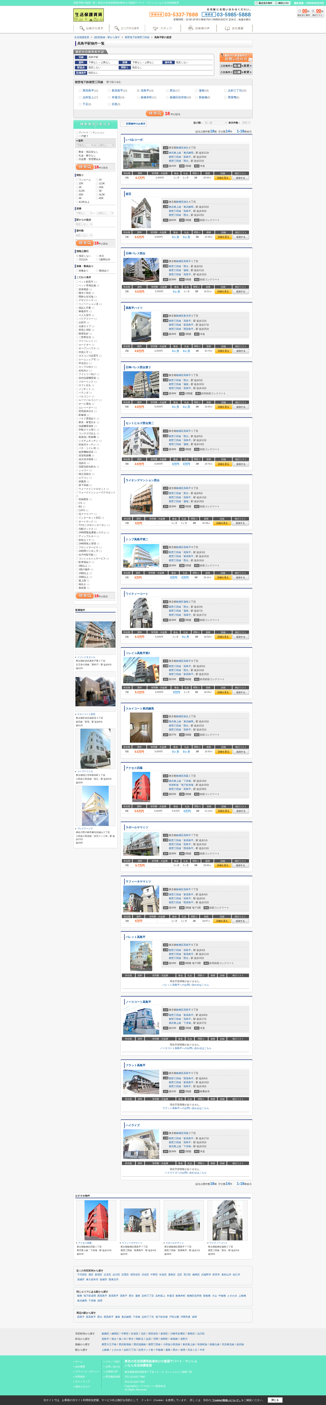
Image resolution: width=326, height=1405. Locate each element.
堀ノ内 (122, 1338)
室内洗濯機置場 (89, 378)
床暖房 (84, 481)
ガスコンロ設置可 (90, 355)
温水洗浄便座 (88, 459)
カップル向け (88, 366)
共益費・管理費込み (90, 159)
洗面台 (84, 463)
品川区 (116, 1274)
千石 (87, 104)
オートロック (88, 521)
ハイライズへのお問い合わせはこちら (186, 1172)
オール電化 (86, 403)
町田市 (216, 1274)
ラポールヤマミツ (137, 827)
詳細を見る (222, 178)
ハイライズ (133, 1125)
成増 (99, 1300)
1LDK (102, 183)
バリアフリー (88, 318)
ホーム (79, 1361)
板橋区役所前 (180, 97)
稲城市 (103, 1279)
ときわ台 (232, 1295)
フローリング (88, 381)
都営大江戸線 (109, 1344)
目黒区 (125, 1274)
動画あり (104, 270)
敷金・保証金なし (88, 151)
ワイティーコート (137, 593)
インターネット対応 (91, 517)
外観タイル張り (89, 429)
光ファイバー (88, 514)
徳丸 (186, 147)
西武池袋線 (140, 1344)
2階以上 (85, 565)
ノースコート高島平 (138, 1001)
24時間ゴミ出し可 (90, 551)
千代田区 (82, 1274)
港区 (90, 1274)
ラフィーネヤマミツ (138, 881)
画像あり (83, 270)
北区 (179, 1274)
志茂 (148, 1338)
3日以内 (83, 259)
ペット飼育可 (88, 281)
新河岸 (187, 315)
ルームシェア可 (89, 359)
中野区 (154, 1274)
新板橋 (204, 97)
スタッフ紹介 (112, 1361)
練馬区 (196, 1274)
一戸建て (83, 136)
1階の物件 (86, 569)
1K (100, 179)
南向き (84, 584)
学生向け (85, 363)
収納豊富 (85, 499)
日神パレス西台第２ (138, 367)
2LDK (82, 190)
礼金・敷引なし (87, 155)
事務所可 (85, 311)
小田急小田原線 (171, 1344)
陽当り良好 (86, 292)
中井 (202, 1349)
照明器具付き (88, 411)
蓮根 (204, 90)
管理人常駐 (86, 329)
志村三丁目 (237, 90)
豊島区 (172, 1274)
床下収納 (85, 485)
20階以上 (85, 577)
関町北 (139, 1338)
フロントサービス (90, 547)
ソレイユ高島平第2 (138, 653)
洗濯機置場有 (88, 426)
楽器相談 (85, 289)
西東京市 (113, 1279)
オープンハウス (89, 348)
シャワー (85, 470)
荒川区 (187, 1274)
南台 (113, 1338)
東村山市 (226, 1274)
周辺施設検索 (112, 1376)
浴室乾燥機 (86, 455)
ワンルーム (85, 179)
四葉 (186, 775)
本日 (101, 255)
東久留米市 (92, 1279)
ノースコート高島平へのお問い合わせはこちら (185, 1048)
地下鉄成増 (90, 1295)
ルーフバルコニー (90, 400)
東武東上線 (175, 152)
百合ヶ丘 (192, 1349)
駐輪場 (84, 415)
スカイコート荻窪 (86, 714)
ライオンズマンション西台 (143, 480)
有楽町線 (174, 784)
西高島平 (90, 90)
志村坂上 (90, 97)
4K (80, 198)
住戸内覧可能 (88, 554)
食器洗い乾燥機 (89, 437)
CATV (83, 510)
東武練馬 (188, 152)
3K (100, 190)
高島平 (147, 90)
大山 (214, 1295)
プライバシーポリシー (87, 1371)
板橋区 (180, 147)
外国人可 (85, 352)
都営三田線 (175, 156)
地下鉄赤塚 (187, 784)
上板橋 (242, 1295)
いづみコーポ (134, 139)
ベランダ (85, 392)
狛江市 (236, 1274)
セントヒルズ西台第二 (140, 423)
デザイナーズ (88, 300)
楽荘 (128, 193)
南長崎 (174, 1338)
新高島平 (119, 90)
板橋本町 (148, 97)
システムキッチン (90, 440)
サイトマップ (82, 1381)
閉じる (275, 1400)
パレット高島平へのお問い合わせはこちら (185, 984)
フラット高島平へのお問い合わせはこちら (185, 1108)
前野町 (164, 1338)
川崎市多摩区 (177, 1333)
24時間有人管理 (89, 543)
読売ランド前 (145, 1349)
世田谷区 (135, 1274)
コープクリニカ (85, 771)
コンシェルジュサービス (94, 558)
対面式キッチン (89, 444)
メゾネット (86, 389)
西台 (175, 90)
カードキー (86, 344)
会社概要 (80, 1366)
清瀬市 (81, 1279)
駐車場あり (86, 562)
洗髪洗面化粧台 (89, 466)
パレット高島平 (135, 936)
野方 (131, 1338)
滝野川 (184, 1338)
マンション (98, 132)
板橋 (79, 1295)
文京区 (107, 1274)
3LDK (102, 194)
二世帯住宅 (86, 337)
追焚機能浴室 (88, 451)
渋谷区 (145, 1274)
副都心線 (214, 1344)
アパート (83, 132)
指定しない (85, 255)
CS (82, 503)
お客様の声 (111, 1371)
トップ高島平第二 (137, 539)
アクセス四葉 (134, 767)
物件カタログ (82, 1386)
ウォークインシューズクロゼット (95, 494)
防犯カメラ (86, 540)
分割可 (84, 322)
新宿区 (98, 1274)
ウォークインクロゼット (94, 488)
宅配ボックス (88, 528)
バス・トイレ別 (89, 448)
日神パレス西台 (135, 253)
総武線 (240, 1344)
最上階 (84, 580)
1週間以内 (104, 259)
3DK (81, 194)
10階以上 (85, 573)
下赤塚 (187, 780)
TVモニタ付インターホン (94, 525)
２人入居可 (86, 315)
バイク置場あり (89, 418)
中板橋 (222, 1295)
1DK (81, 183)
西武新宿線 (125, 1344)
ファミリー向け (89, 374)
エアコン (85, 477)
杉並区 (163, 1274)
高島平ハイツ (134, 307)
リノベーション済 (90, 304)
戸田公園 (174, 1317)
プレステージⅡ (85, 828)
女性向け (85, 370)
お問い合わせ (112, 1366)
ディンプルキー (89, 536)
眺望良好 (85, 333)
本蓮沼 (118, 97)
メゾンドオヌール (86, 657)
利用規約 (80, 1376)
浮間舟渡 (185, 1317)
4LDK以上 (84, 202)
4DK (101, 198)
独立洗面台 (86, 474)
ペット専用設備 (89, 285)
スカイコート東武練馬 (140, 708)
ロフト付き (86, 385)
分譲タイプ (86, 326)
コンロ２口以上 (89, 433)
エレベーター (88, 407)
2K (80, 187)
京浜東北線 (228, 1344)
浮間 (155, 1338)
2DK (101, 187)
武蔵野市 (206, 1274)
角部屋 (84, 587)
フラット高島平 (135, 1065)
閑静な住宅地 (88, 296)
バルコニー (86, 396)
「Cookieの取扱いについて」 (226, 1400)
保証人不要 (86, 307)
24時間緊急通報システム (94, 532)
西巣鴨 (233, 97)
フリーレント (88, 341)
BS (82, 506)
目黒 (116, 104)
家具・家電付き (89, 422)
